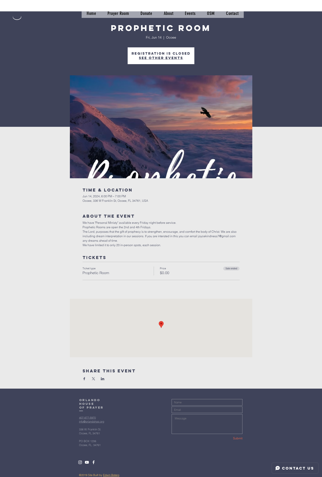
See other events (161, 58)
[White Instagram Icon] (80, 462)
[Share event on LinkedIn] (102, 378)
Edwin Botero (111, 475)
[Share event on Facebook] (84, 378)
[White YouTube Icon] (86, 462)
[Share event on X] (93, 378)
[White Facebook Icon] (93, 462)
